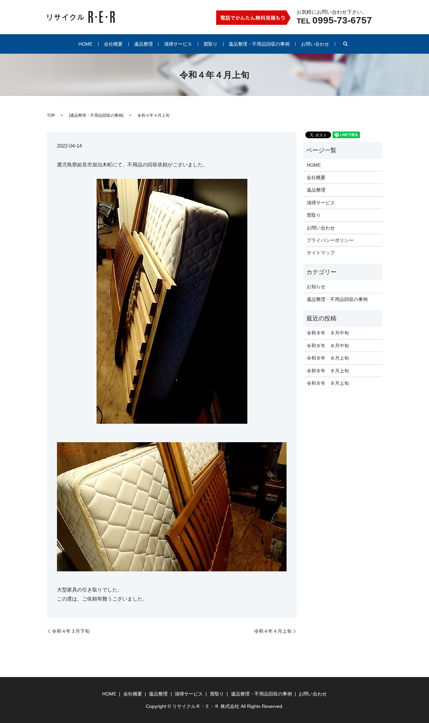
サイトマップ (321, 252)
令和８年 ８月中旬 (328, 332)
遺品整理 (143, 44)
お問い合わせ (315, 44)
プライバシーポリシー (330, 240)
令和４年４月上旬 (273, 631)
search (346, 44)
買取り (210, 44)
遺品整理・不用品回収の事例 (259, 44)
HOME (85, 44)
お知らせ (316, 286)
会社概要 (113, 44)
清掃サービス (178, 44)
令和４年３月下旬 (70, 631)
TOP (51, 115)
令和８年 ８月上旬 (328, 358)
